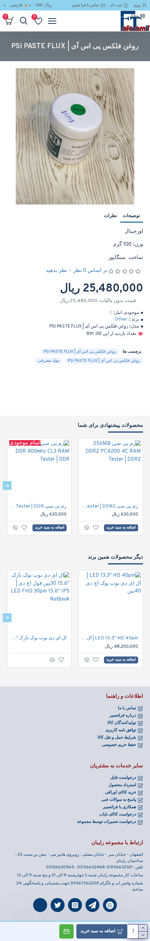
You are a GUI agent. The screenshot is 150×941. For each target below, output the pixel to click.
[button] (142, 485)
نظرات (110, 216)
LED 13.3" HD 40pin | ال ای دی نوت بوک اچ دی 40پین (109, 638)
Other (121, 319)
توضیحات (131, 216)
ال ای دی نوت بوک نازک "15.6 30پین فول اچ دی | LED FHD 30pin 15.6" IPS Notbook (38, 638)
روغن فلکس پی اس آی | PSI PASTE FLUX (80, 351)
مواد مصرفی (48, 361)
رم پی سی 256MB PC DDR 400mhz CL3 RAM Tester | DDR (38, 506)
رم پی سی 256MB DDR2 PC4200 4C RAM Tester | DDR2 (109, 506)
